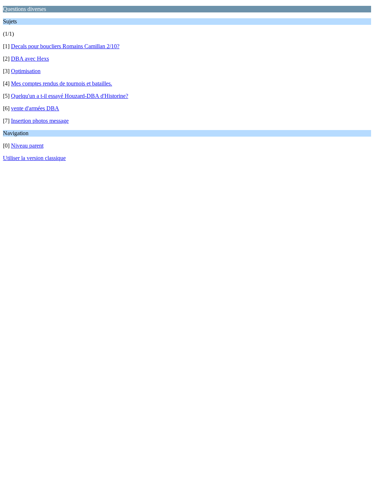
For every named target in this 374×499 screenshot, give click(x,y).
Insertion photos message (40, 121)
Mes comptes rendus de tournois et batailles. (61, 83)
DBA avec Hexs (30, 59)
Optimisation (26, 71)
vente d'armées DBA (35, 108)
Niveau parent (27, 145)
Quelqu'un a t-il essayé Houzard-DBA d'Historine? (69, 96)
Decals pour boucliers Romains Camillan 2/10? (65, 46)
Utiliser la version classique (34, 158)
